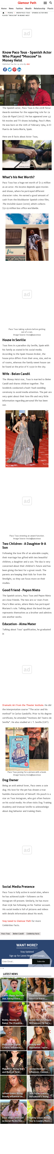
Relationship (39, 8)
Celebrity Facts (33, 934)
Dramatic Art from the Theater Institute (22, 705)
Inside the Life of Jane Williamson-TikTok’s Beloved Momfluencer (40, 1023)
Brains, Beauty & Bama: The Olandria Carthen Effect (12, 1023)
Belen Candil (18, 934)
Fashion (19, 8)
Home (4, 8)
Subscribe (41, 961)
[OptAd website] (43, 169)
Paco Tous (5, 934)
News (11, 8)
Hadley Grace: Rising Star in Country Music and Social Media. (39, 1121)
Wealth (28, 8)
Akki (28, 64)
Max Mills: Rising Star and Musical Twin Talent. (12, 1072)
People (10, 13)
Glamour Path (27, 3)
